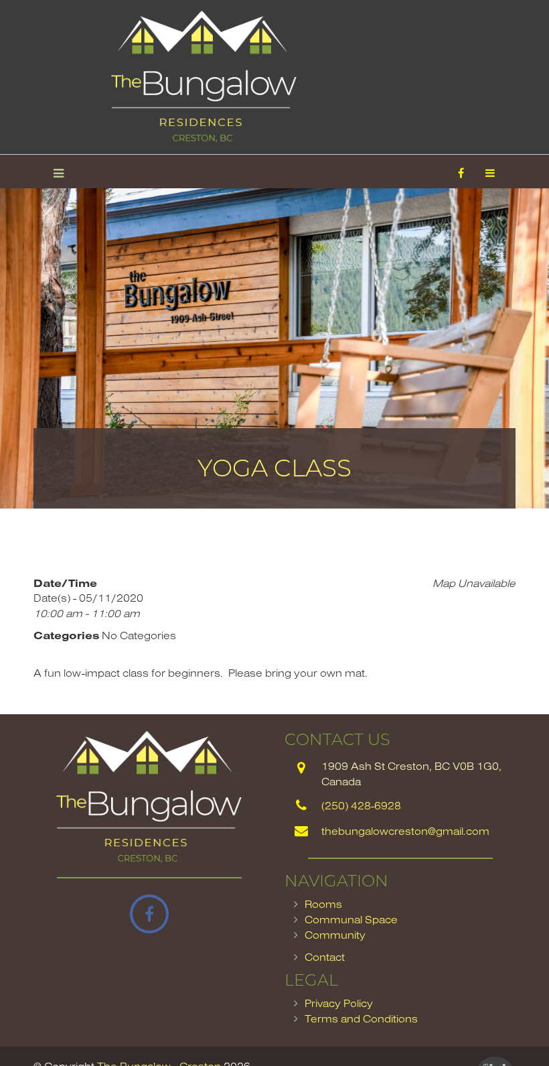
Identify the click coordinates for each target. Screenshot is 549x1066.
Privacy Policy (339, 1003)
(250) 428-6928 (361, 805)
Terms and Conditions (361, 1018)
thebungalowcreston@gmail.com (405, 831)
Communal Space (351, 919)
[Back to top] (511, 1028)
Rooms (323, 904)
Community (335, 934)
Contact (325, 956)
